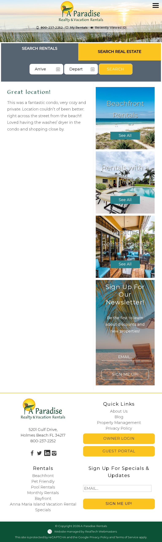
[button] (155, 18)
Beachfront (43, 475)
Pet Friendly (43, 481)
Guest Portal (119, 451)
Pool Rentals (43, 487)
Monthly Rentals (43, 493)
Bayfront (43, 498)
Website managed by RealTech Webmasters (85, 531)
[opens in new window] (32, 453)
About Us (119, 411)
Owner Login (119, 438)
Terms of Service (126, 537)
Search (115, 69)
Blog (119, 417)
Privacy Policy (119, 428)
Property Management (119, 422)
